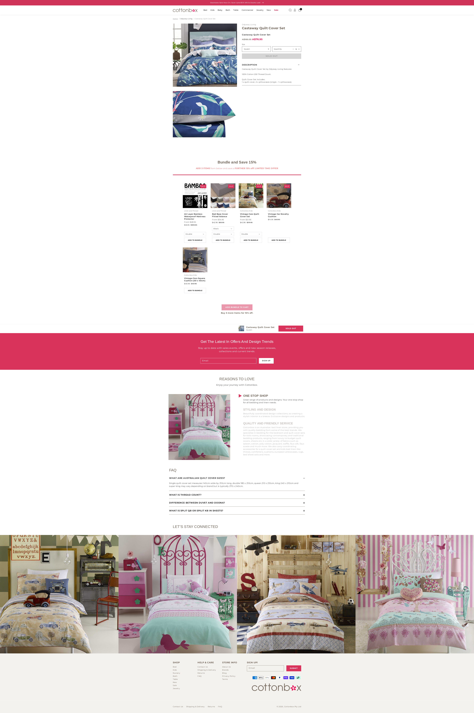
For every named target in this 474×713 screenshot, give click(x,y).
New (269, 10)
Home (175, 19)
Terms (225, 679)
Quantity (278, 49)
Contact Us (203, 667)
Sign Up (266, 361)
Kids (212, 10)
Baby (220, 10)
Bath (228, 10)
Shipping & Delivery (207, 670)
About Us (226, 667)
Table (235, 10)
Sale (276, 10)
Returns (201, 673)
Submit (294, 668)
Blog (224, 673)
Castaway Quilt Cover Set (205, 19)
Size (243, 44)
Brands (225, 670)
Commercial (247, 10)
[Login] (294, 10)
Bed (205, 10)
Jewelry (259, 10)
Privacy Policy (228, 676)
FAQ (200, 676)
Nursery (176, 673)
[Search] (290, 10)
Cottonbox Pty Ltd (292, 706)
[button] (271, 65)
